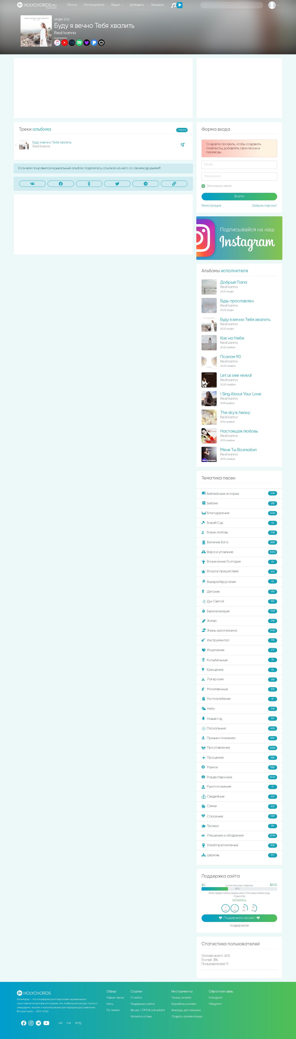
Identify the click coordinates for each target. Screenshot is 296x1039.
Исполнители (94, 4)
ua (60, 1023)
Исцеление (240, 650)
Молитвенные (241, 689)
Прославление (241, 747)
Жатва (241, 620)
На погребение (240, 698)
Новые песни (115, 997)
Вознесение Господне (240, 561)
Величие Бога (241, 542)
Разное (241, 767)
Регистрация (211, 205)
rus (69, 1023)
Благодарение (241, 513)
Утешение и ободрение (241, 835)
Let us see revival (236, 375)
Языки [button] (115, 4)
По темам (112, 1010)
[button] (46, 41)
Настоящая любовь (239, 431)
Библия (241, 503)
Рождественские (241, 777)
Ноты (109, 1003)
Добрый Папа (233, 282)
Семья (241, 806)
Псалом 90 (230, 357)
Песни (72, 4)
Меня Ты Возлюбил (238, 450)
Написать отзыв (140, 1016)
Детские (240, 591)
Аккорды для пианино (186, 1010)
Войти (239, 196)
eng (78, 1023)
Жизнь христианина (241, 630)
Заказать (157, 4)
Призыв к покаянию (241, 738)
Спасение (241, 816)
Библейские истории (241, 493)
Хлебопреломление (241, 845)
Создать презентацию (186, 1016)
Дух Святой (240, 601)
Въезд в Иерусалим (240, 582)
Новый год (240, 719)
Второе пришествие (241, 571)
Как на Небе (232, 338)
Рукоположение (240, 786)
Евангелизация (241, 611)
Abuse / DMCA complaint (147, 1010)
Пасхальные (241, 728)
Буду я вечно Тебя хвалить (52, 142)
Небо (241, 708)
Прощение (241, 757)
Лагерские (241, 679)
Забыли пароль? (264, 205)
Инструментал (240, 640)
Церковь (240, 855)
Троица (240, 826)
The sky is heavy (235, 412)
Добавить (137, 4)
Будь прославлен (237, 301)
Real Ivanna (65, 33)
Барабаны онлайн (183, 1003)
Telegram (215, 1003)
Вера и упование (241, 552)
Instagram (216, 997)
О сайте (136, 997)
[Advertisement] (103, 88)
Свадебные (241, 796)
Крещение (240, 669)
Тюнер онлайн (181, 997)
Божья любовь (241, 532)
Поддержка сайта (142, 1003)
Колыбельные (240, 660)
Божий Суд (240, 522)
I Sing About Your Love (240, 394)
